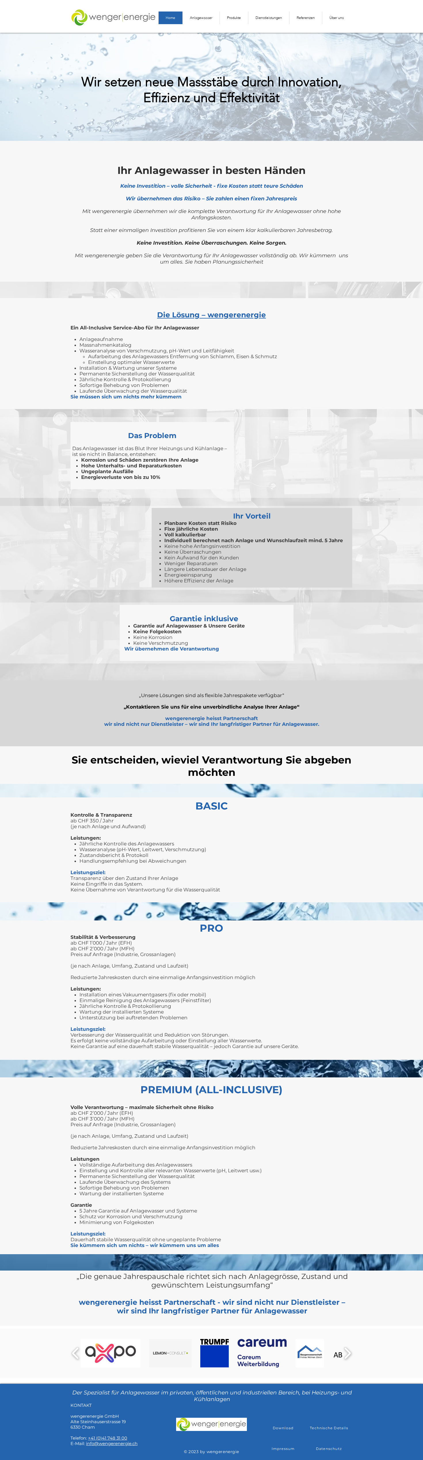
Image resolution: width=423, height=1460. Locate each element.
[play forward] (347, 1353)
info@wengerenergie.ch (112, 1443)
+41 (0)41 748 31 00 (107, 1438)
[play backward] (75, 1353)
